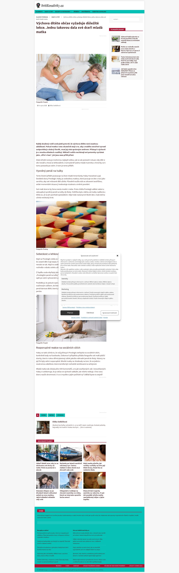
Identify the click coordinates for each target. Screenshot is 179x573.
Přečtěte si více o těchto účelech (85, 307)
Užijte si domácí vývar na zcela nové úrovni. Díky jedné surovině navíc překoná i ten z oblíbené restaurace (87, 541)
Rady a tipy (49, 12)
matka (51, 415)
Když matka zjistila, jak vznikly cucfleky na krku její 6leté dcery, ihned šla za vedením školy (94, 466)
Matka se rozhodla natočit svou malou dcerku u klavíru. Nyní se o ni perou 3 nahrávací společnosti (130, 49)
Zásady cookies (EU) (135, 566)
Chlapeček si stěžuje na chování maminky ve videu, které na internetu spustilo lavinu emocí (70, 494)
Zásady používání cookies (91, 566)
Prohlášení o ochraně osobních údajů (91, 317)
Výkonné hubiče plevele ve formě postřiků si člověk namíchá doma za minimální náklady (130, 39)
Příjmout (70, 313)
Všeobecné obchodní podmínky (114, 566)
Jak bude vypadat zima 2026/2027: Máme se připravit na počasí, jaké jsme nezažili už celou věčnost (129, 72)
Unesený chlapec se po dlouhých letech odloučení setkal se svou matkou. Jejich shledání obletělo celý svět (46, 495)
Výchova (60, 415)
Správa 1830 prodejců (69, 307)
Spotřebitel (86, 12)
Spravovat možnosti (110, 313)
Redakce (58, 566)
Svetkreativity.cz (67, 515)
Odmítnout (90, 313)
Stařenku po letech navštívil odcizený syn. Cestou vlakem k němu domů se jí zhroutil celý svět (71, 466)
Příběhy (76, 12)
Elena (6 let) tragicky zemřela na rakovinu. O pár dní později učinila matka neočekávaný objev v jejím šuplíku (94, 495)
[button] (117, 256)
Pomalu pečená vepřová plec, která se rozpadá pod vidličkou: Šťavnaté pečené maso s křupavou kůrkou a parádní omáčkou (53, 535)
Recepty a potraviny (62, 12)
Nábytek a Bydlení (99, 12)
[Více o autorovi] (86, 427)
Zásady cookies (75, 317)
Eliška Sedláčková (60, 422)
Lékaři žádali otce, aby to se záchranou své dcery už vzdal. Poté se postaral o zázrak (47, 466)
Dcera (43, 415)
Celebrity (39, 12)
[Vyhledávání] (126, 19)
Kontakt (105, 317)
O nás (67, 566)
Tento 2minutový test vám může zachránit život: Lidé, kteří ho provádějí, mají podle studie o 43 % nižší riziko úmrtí (130, 60)
